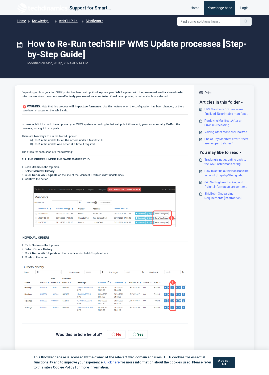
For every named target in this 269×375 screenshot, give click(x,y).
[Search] (246, 21)
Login (244, 8)
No (118, 334)
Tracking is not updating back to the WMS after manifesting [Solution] (225, 162)
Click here (112, 362)
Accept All (224, 362)
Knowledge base (219, 8)
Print (207, 93)
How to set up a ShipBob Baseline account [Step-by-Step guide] (226, 173)
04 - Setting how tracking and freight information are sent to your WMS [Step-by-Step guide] (225, 185)
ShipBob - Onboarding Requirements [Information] (222, 196)
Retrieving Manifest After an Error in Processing (223, 123)
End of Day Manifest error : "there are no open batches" (226, 141)
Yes (140, 334)
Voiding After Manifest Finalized (225, 132)
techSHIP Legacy (71, 21)
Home (195, 8)
